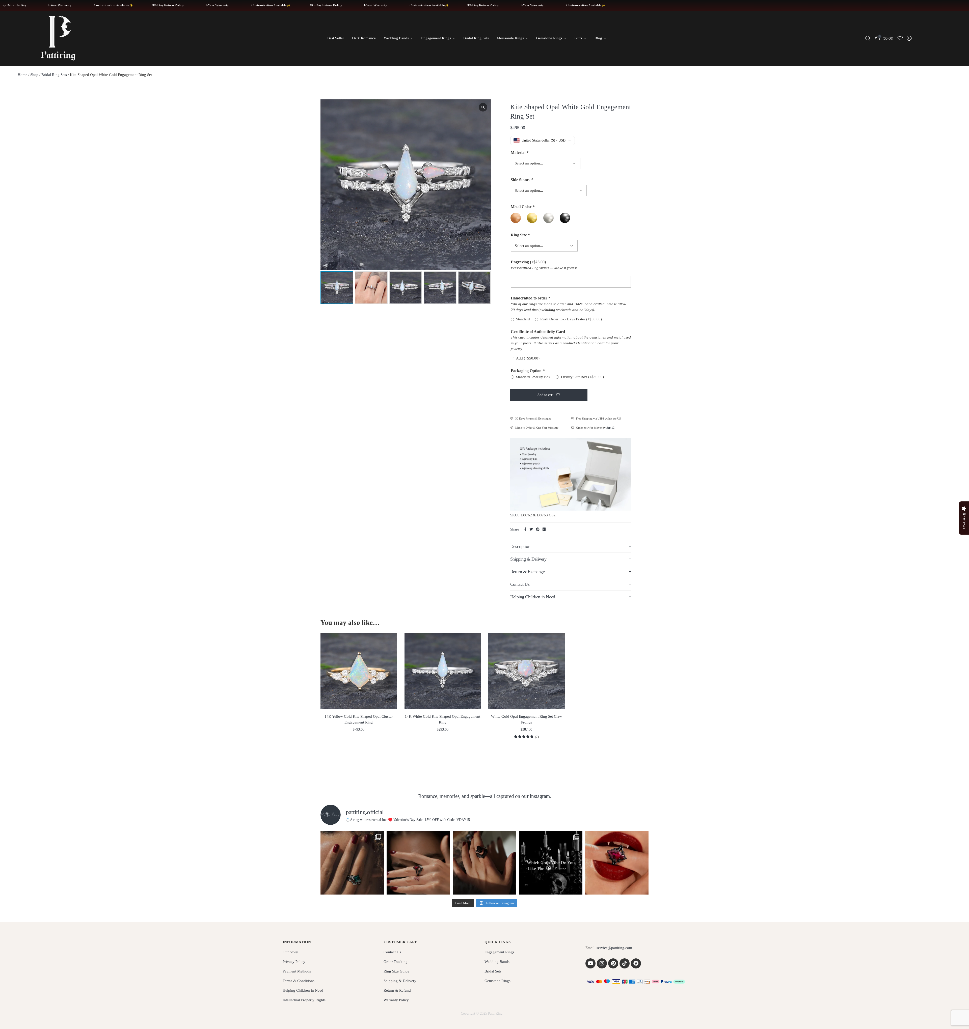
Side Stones (522, 180)
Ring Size (520, 235)
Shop (34, 75)
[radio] (516, 218)
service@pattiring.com (614, 948)
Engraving (528, 262)
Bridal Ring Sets (54, 75)
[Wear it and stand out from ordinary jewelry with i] (484, 863)
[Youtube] (590, 963)
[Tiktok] (625, 963)
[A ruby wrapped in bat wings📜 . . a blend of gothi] (418, 863)
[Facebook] (636, 963)
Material (519, 152)
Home (22, 75)
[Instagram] (602, 963)
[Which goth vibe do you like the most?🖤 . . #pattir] (550, 863)
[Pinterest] (613, 963)
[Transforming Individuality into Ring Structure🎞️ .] (352, 863)
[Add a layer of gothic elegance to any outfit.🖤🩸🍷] (617, 863)
